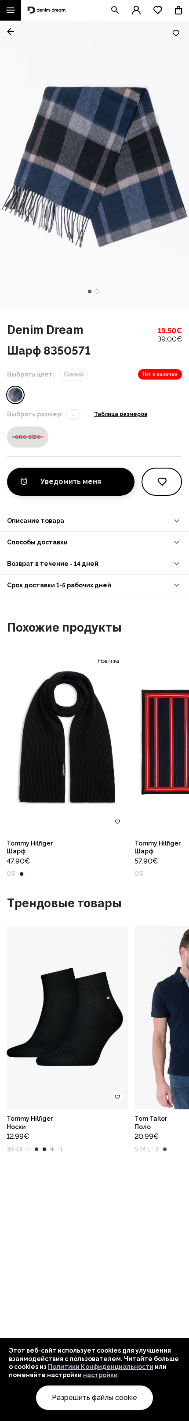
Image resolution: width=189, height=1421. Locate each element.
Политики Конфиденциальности (100, 1366)
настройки (100, 1374)
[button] (94, 520)
